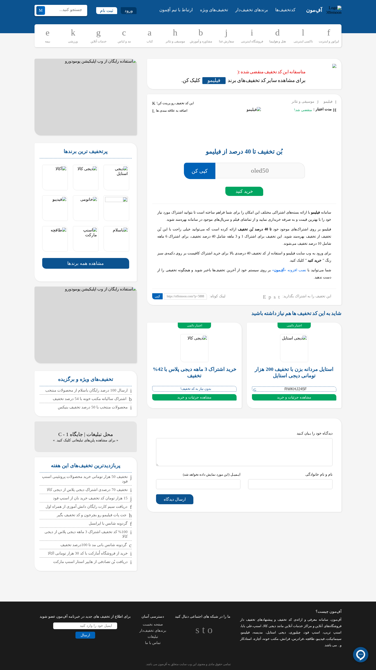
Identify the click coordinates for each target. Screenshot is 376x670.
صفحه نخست (153, 624)
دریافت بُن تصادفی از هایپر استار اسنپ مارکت (90, 562)
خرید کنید (244, 191)
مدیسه (258, 632)
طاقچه (310, 639)
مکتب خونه (271, 639)
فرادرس (298, 639)
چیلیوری (295, 632)
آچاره (257, 639)
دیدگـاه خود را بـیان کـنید (315, 433)
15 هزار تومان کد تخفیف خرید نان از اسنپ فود (90, 498)
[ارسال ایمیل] (264, 297)
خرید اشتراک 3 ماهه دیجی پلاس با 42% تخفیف (194, 372)
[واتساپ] (270, 297)
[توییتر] (275, 297)
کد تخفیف (285, 619)
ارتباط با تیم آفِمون (176, 9)
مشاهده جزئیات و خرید (294, 397)
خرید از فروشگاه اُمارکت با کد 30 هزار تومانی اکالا (88, 553)
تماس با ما (153, 643)
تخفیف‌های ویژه (214, 9)
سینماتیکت (333, 639)
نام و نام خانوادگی (319, 474)
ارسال (85, 635)
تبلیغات (153, 637)
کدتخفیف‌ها (285, 9)
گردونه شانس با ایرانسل (108, 523)
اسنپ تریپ (332, 632)
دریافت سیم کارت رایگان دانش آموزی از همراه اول (86, 506)
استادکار (246, 639)
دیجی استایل (276, 632)
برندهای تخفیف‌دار (251, 9)
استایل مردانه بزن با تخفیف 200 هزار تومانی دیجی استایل (294, 372)
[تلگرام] (279, 297)
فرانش (285, 639)
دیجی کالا (269, 626)
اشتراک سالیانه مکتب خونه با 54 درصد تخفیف (89, 399)
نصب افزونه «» (289, 270)
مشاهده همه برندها (85, 263)
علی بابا (246, 626)
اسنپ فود (312, 632)
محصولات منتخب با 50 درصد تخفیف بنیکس (93, 407)
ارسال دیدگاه (175, 499)
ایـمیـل (211, 474)
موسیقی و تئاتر (303, 101)
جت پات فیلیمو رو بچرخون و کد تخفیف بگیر (91, 515)
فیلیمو (213, 80)
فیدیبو (320, 639)
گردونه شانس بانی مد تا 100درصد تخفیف (93, 545)
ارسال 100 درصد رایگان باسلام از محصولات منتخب (86, 390)
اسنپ (257, 626)
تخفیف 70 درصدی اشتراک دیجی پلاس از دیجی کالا (87, 490)
